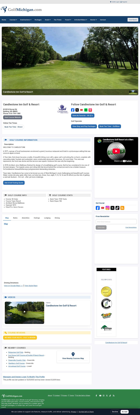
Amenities (25, 218)
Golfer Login (115, 2)
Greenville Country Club (17, 360)
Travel (67, 20)
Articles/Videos (80, 20)
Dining (57, 218)
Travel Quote (133, 20)
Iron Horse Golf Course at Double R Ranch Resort (26, 355)
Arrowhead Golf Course (16, 366)
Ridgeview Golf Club (15, 352)
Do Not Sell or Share (83, 395)
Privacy (64, 395)
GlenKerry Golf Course (16, 363)
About (50, 395)
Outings (37, 218)
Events (92, 20)
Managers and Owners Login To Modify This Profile (24, 377)
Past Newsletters (131, 227)
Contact (57, 395)
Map (7, 218)
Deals (47, 20)
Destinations (25, 20)
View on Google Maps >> (13, 286)
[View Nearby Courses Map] (73, 357)
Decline (115, 412)
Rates (15, 218)
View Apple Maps (31, 286)
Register (124, 2)
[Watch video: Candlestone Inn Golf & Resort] (24, 313)
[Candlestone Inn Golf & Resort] (133, 94)
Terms (72, 395)
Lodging (47, 218)
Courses (12, 20)
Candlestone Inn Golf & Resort (61, 305)
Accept (124, 412)
